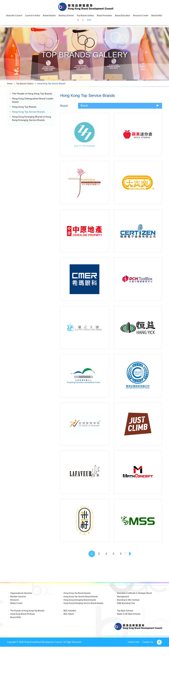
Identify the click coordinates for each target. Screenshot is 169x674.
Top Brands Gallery (85, 15)
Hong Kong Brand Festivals (22, 614)
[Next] (130, 554)
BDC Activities (70, 611)
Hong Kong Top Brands (24, 106)
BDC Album (69, 614)
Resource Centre (140, 15)
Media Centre (16, 603)
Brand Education (122, 15)
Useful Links (134, 642)
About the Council (14, 15)
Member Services (18, 596)
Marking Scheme (66, 15)
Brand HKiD (156, 15)
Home (9, 83)
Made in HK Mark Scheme (128, 614)
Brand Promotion (104, 15)
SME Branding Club (126, 603)
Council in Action (32, 15)
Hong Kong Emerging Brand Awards (80, 600)
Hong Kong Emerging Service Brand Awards (83, 603)
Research (14, 600)
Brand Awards (49, 15)
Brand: (64, 105)
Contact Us (147, 642)
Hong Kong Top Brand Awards (77, 593)
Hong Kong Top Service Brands (51, 83)
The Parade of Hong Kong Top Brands (32, 93)
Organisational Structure (21, 593)
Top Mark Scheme (125, 611)
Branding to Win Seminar (128, 600)
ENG (89, 20)
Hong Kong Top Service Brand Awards (81, 596)
